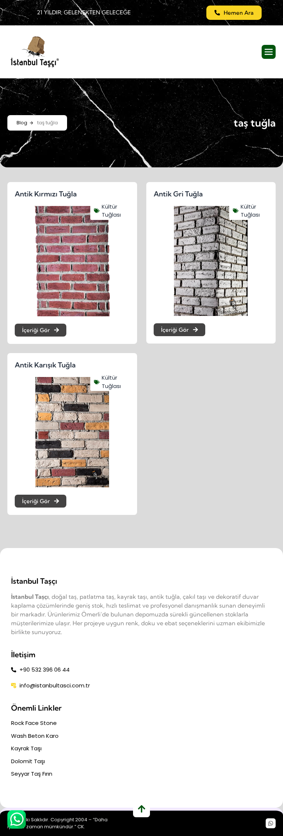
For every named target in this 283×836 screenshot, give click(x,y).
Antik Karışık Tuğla (45, 364)
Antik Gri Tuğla (178, 193)
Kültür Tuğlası (111, 211)
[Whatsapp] (271, 823)
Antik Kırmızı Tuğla (46, 193)
